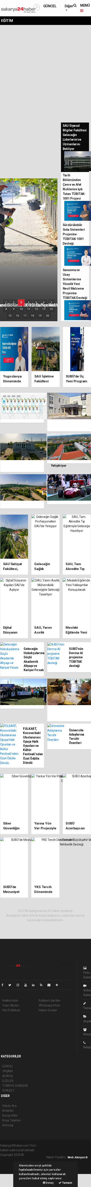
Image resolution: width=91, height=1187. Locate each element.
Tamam (66, 1182)
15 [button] (9, 315)
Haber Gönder (48, 1010)
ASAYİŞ (7, 1076)
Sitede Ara (9, 1106)
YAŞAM (7, 1071)
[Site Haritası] (50, 985)
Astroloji (7, 1125)
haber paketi (19, 1159)
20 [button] (47, 315)
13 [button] (43, 309)
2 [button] (13, 302)
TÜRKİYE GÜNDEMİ (15, 1085)
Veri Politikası (11, 1010)
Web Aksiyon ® (78, 1157)
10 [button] (21, 309)
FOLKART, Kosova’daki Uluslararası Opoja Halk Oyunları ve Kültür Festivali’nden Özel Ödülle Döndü (33, 745)
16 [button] (17, 315)
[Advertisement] (45, 72)
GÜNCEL (50, 6)
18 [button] (32, 315)
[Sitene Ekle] (59, 985)
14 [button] (51, 309)
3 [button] (21, 302)
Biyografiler (10, 1115)
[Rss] (43, 985)
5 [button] (36, 302)
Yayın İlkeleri (10, 1005)
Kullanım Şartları (50, 1000)
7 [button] (51, 302)
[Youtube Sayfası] (27, 985)
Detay (49, 1182)
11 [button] (28, 309)
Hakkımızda (10, 1000)
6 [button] (43, 302)
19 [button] (40, 315)
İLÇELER (7, 1081)
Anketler (8, 1110)
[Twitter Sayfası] (11, 985)
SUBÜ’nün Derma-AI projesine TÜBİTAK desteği (76, 657)
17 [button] (25, 315)
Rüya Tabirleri (11, 1120)
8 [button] (6, 309)
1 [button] (6, 302)
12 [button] (36, 309)
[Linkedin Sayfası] (35, 985)
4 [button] (28, 302)
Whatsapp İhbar (49, 1005)
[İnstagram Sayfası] (20, 985)
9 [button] (13, 309)
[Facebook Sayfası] (4, 985)
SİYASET (8, 1090)
